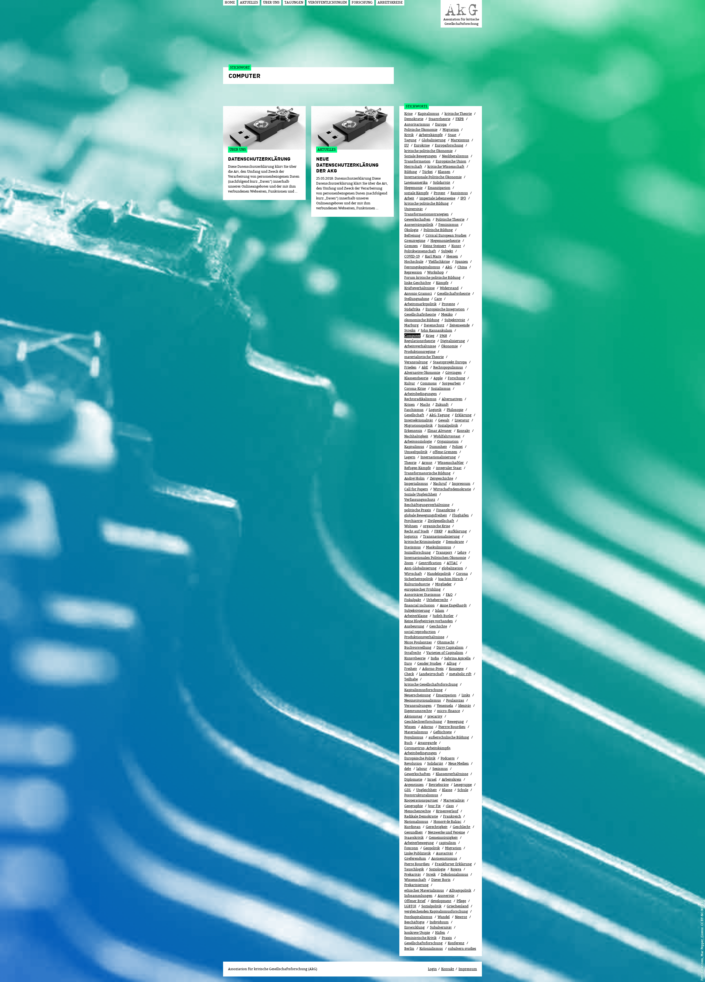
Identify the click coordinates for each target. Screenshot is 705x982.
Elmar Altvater (439, 430)
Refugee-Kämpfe (417, 468)
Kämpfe (442, 282)
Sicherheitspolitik (418, 579)
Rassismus (459, 193)
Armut (427, 462)
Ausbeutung (414, 626)
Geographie (413, 806)
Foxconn (411, 848)
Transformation (417, 161)
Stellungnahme (416, 298)
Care (438, 298)
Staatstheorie (439, 119)
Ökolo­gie (411, 230)
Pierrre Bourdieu (451, 726)
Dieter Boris (441, 879)
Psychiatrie (413, 520)
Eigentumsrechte (418, 710)
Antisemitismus (444, 858)
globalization (452, 568)
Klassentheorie (416, 378)
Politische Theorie (450, 219)
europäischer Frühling (422, 589)
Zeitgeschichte (441, 478)
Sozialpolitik (431, 906)
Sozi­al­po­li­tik (448, 425)
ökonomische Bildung (421, 320)
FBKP (438, 531)
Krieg (430, 335)
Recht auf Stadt (416, 531)
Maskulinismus (438, 547)
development (441, 901)
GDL (407, 790)
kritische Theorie (458, 113)
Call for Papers (416, 489)
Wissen (410, 726)
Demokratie (413, 119)
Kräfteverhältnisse (419, 288)
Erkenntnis (413, 430)
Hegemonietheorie (445, 240)
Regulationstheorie (419, 341)
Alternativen (452, 399)
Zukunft (442, 404)
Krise (408, 113)
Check (409, 674)
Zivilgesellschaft (441, 520)
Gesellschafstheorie (420, 314)
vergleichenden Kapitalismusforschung (436, 911)
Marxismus (460, 140)
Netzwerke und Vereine (446, 832)
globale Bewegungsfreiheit (425, 515)
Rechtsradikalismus (420, 399)
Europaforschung (449, 145)
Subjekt (447, 251)
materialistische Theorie (424, 357)
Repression (413, 272)
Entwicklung (414, 927)
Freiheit (410, 668)
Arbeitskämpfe (431, 134)
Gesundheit (413, 832)
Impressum (461, 483)
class (450, 806)
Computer (412, 335)
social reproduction (420, 631)
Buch (408, 742)
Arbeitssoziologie (418, 441)
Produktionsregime (419, 351)
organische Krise (436, 526)
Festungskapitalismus (422, 267)
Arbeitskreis (451, 779)
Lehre (461, 552)
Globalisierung (434, 140)
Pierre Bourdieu (417, 864)
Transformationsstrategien (426, 214)
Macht (425, 404)
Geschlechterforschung (423, 721)
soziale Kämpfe (416, 193)
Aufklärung (457, 531)
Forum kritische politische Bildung (432, 277)
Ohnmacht (445, 642)
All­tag (452, 663)
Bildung (410, 171)
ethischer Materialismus (424, 890)
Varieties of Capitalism (444, 652)
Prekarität (412, 874)
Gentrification (430, 563)
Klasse (447, 790)
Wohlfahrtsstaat (446, 436)
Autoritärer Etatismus (422, 594)
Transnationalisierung (441, 536)
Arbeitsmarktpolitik (420, 304)
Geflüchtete (442, 732)
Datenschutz (434, 325)
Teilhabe (411, 679)
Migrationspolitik (418, 425)
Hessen (452, 256)
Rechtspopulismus (448, 367)
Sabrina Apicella (457, 658)
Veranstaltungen (418, 705)
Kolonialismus (431, 948)
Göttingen (453, 372)
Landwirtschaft (431, 674)
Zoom (408, 563)
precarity (434, 716)
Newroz (461, 917)
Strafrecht (412, 652)
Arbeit (409, 198)
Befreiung (412, 235)
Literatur (462, 420)
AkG (448, 267)
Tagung (410, 140)
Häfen (440, 932)
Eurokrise (422, 145)
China (462, 267)
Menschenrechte (417, 811)
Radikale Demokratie (421, 816)
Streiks (410, 330)
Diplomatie (413, 779)
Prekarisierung (416, 885)
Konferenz (456, 943)
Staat (452, 134)
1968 (443, 335)
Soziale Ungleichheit (420, 494)
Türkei (427, 171)
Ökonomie (449, 346)
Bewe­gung (455, 721)
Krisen (409, 404)
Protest (439, 193)
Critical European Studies (446, 235)
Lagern (409, 457)
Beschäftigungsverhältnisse (426, 504)
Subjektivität (454, 320)
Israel (431, 779)
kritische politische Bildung (426, 203)
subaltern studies (462, 948)
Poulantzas (455, 700)
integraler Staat (449, 468)
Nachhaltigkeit (416, 436)
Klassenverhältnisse (452, 774)
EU (406, 145)
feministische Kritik (420, 937)
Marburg (411, 325)
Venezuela (445, 705)
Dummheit (438, 446)
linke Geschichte (417, 282)
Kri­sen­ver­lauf (447, 811)
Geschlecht (461, 826)
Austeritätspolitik (418, 224)
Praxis (447, 937)
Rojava (456, 869)
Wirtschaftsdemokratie (452, 489)
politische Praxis (417, 510)
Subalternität (441, 927)
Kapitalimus (414, 446)
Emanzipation (439, 187)
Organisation (448, 441)
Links (466, 695)
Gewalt (443, 420)
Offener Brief (414, 901)
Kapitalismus (428, 113)
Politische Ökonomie (420, 129)
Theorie (410, 462)
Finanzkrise (445, 510)
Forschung (456, 378)
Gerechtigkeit (437, 826)
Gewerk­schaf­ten (417, 774)
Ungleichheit (426, 790)
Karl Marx (433, 256)
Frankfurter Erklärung (453, 864)
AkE (425, 367)
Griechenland (457, 906)
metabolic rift (460, 674)
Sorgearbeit (451, 383)
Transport (444, 552)
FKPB (459, 119)
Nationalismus (416, 821)
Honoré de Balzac (447, 821)
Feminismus (448, 224)
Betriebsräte (439, 784)
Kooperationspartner (421, 800)
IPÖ (463, 198)
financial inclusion (419, 605)
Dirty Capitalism (449, 647)
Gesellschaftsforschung (423, 943)
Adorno (427, 726)
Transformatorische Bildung (427, 473)
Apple (438, 378)
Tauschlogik (414, 869)
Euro (408, 663)
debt (407, 768)
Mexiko (447, 314)
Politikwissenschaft (420, 251)
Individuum (439, 922)
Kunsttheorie (414, 658)
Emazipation (446, 695)
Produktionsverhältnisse (424, 637)
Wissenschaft (415, 879)
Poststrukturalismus (421, 795)
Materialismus (416, 732)
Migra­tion (453, 848)
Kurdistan (412, 826)
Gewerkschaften (417, 219)
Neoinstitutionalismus (422, 700)
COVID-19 (412, 256)
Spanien (461, 261)
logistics (411, 536)
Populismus (413, 737)
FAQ (449, 594)
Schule (462, 790)
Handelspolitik (439, 573)
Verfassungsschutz (419, 499)
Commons (428, 383)
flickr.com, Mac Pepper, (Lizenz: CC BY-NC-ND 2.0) (702, 936)
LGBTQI (410, 906)
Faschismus (414, 409)
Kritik (409, 134)
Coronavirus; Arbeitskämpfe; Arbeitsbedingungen (427, 750)
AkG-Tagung (439, 415)
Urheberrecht (437, 599)
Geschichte (438, 626)
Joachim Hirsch (450, 579)
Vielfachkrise (439, 261)
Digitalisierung (452, 341)
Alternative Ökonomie (422, 372)
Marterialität (454, 800)
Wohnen (411, 526)
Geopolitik (431, 848)
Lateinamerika (416, 182)
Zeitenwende (459, 325)
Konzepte (456, 668)
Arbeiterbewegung (419, 842)
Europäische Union (451, 161)
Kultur (409, 383)
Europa (441, 124)
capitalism (447, 842)
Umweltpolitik (415, 452)
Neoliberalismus (455, 156)
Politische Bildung (438, 230)
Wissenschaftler (451, 462)
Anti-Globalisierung (420, 568)
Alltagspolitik (460, 890)
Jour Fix (434, 806)
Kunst (456, 246)
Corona (462, 573)
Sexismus (440, 768)
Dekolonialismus (454, 874)
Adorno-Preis (433, 668)
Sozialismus (441, 388)
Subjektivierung (417, 610)
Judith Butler (443, 615)
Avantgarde (427, 742)
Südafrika (412, 309)
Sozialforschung (417, 552)
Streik (431, 874)
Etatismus (412, 547)
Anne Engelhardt (453, 605)
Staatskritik (414, 837)
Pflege (461, 901)
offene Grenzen (445, 452)
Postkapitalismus (418, 917)
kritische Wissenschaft (445, 166)
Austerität (446, 895)
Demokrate (455, 541)
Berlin (409, 948)
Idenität (464, 705)
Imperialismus (416, 483)
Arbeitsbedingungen (420, 393)
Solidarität (441, 182)
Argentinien (414, 784)
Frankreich (452, 816)
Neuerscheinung (417, 695)
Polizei (457, 446)
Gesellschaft (414, 415)
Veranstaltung (416, 362)
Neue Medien (458, 763)
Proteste (448, 304)
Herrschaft (413, 166)
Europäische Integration (445, 309)
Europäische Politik (419, 758)
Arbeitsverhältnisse (420, 346)
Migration (451, 129)
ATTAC (452, 563)
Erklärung (463, 415)
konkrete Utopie (417, 932)
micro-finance (448, 710)
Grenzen (411, 246)
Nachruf (440, 483)
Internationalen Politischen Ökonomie (435, 557)
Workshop (435, 272)
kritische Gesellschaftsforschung (431, 684)
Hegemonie (413, 187)
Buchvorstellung (417, 647)
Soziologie (437, 869)
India (435, 658)
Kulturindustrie (417, 584)
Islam (439, 610)
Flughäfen (460, 515)
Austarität (444, 853)
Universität (413, 209)
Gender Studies (429, 663)
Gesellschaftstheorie (453, 293)
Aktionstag (413, 716)
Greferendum (415, 858)
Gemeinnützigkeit (443, 837)
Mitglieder (443, 584)
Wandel (444, 917)
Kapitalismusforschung (423, 690)
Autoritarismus (417, 124)
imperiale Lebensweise (437, 198)
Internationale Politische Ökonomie (433, 177)
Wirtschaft (413, 573)
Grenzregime (414, 240)
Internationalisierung (438, 457)
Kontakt (463, 430)
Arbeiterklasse (415, 615)
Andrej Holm (414, 478)
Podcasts (448, 758)
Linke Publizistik (417, 853)
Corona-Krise (415, 388)
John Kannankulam (436, 330)
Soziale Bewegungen (420, 156)
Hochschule (413, 261)
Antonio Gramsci (418, 293)
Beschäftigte (414, 922)
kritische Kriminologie (422, 541)
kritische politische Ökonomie (428, 150)
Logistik (435, 409)
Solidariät (435, 763)
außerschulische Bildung (449, 737)
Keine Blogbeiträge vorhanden (428, 621)
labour (421, 768)
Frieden (410, 367)
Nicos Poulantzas (418, 642)
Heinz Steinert (434, 246)
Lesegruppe (463, 784)
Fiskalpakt (412, 599)
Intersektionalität (418, 420)
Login (432, 969)
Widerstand (449, 288)
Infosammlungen (418, 895)
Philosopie (455, 409)
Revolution (413, 763)
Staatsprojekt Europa (450, 362)
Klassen (444, 171)
